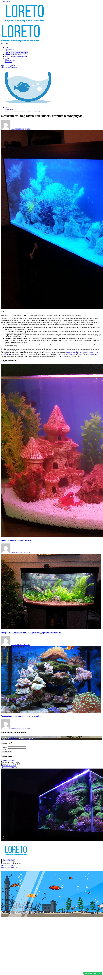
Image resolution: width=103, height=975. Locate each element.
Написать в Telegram (9, 65)
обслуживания (93, 354)
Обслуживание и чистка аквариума (17, 51)
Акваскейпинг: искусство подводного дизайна (21, 716)
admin (13, 129)
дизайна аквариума (76, 354)
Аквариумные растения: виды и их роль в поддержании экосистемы (31, 633)
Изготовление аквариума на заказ (16, 54)
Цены (7, 58)
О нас (7, 47)
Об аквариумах (10, 60)
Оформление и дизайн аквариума (16, 53)
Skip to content (5, 2)
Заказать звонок (6, 751)
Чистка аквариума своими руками (16, 540)
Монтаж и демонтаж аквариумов (16, 56)
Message (3, 749)
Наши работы (9, 49)
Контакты (8, 62)
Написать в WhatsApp (9, 67)
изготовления (63, 354)
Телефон (4, 747)
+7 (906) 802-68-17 (8, 760)
